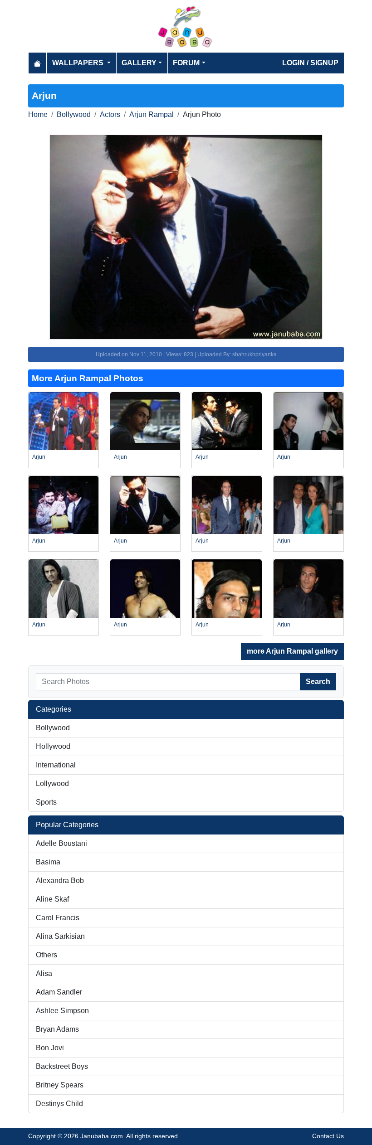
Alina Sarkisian (60, 936)
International (56, 765)
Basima (48, 862)
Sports (46, 802)
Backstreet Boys (62, 1066)
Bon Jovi (50, 1048)
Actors (110, 114)
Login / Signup (310, 63)
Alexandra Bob (60, 880)
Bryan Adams (57, 1029)
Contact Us (328, 1136)
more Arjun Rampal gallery (292, 651)
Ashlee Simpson (62, 1010)
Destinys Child (59, 1103)
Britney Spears (59, 1085)
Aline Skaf (52, 899)
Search (318, 681)
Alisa (44, 973)
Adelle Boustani (61, 843)
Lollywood (52, 783)
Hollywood (53, 746)
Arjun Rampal (151, 114)
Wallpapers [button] (78, 63)
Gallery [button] (139, 63)
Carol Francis (57, 918)
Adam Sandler (59, 992)
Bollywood (74, 114)
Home (38, 114)
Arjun (38, 457)
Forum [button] (186, 63)
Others (46, 955)
